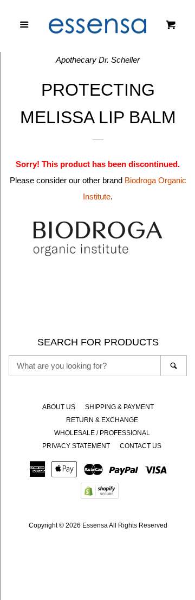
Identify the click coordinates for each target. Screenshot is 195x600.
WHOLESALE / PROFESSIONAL (102, 433)
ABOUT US (58, 407)
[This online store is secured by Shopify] (100, 494)
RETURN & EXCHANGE (102, 420)
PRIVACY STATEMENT (76, 446)
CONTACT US (140, 446)
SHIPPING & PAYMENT (119, 407)
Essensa (95, 525)
